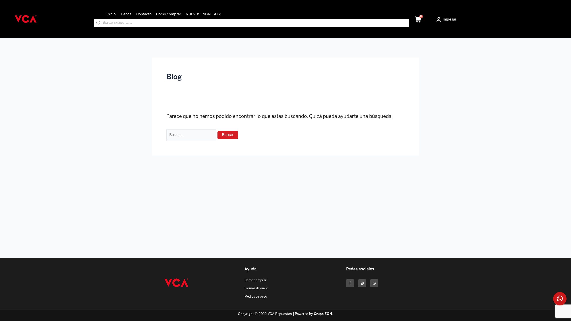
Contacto (143, 14)
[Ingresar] (438, 19)
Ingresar (449, 19)
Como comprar (168, 14)
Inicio (111, 14)
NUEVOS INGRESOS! (203, 14)
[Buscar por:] (191, 134)
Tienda (126, 14)
